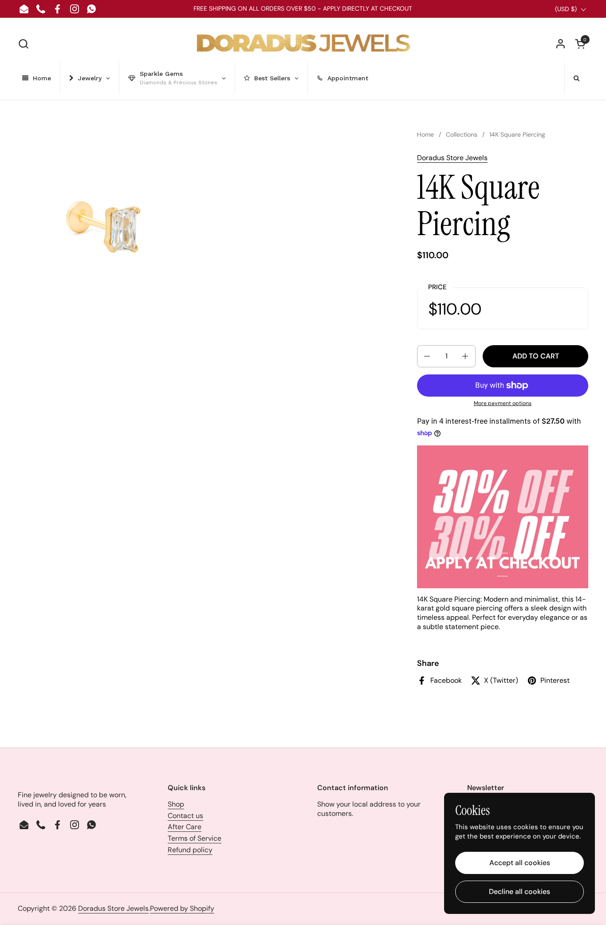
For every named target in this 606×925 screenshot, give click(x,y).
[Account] (560, 43)
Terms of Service (194, 838)
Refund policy (190, 849)
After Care (184, 826)
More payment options (502, 403)
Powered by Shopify (182, 908)
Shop (176, 804)
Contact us (185, 815)
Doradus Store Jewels (452, 157)
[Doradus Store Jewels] (303, 43)
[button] (23, 43)
